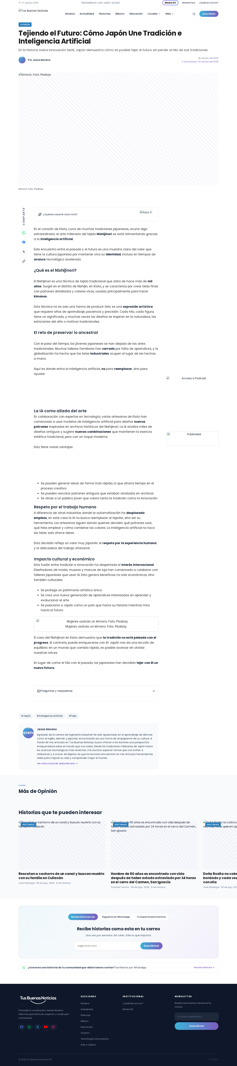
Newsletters (188, 2)
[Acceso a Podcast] (193, 402)
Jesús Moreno (41, 60)
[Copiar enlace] (24, 261)
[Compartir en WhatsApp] (24, 232)
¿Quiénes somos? (208, 2)
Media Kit (170, 2)
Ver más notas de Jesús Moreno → (57, 763)
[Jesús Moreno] (22, 60)
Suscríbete (208, 13)
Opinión (25, 24)
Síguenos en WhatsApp (116, 917)
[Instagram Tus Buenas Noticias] (54, 1027)
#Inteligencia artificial (50, 716)
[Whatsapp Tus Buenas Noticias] (30, 1027)
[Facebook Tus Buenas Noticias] (22, 1027)
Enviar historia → (204, 967)
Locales (153, 13)
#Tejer (73, 716)
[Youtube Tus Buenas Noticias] (46, 1027)
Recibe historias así (83, 917)
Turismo (85, 1033)
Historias (105, 13)
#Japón (26, 716)
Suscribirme (151, 946)
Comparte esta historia (151, 917)
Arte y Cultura (88, 1044)
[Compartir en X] (24, 252)
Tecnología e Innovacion (95, 1038)
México (120, 13)
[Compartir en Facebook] (24, 242)
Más (168, 13)
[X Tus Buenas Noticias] (38, 1027)
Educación (136, 13)
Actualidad (87, 13)
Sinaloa (70, 13)
